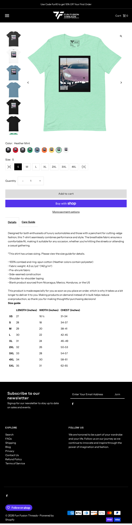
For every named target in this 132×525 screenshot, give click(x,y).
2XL (54, 166)
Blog (8, 447)
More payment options (66, 211)
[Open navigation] (27, 15)
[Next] (121, 82)
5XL (83, 166)
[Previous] (28, 82)
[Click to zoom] (121, 36)
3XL (64, 166)
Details (12, 222)
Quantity (10, 180)
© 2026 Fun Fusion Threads (21, 515)
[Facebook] (72, 404)
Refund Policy (13, 459)
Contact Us (12, 455)
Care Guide (28, 222)
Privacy (9, 451)
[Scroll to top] (125, 516)
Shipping (10, 442)
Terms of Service (15, 463)
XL (45, 166)
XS (9, 166)
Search (9, 434)
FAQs (8, 438)
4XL (74, 166)
